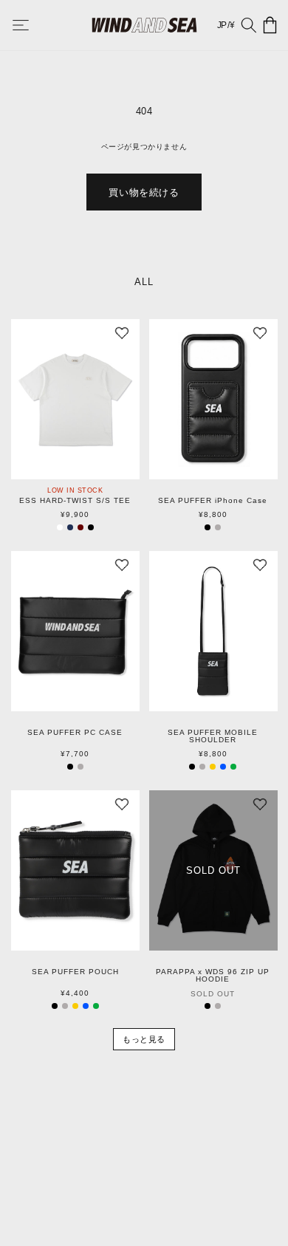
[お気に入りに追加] (122, 337)
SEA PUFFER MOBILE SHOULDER (213, 736)
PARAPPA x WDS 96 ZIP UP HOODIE (213, 975)
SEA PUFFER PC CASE (75, 732)
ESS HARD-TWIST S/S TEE (75, 500)
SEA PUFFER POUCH (75, 972)
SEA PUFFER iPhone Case (212, 500)
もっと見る (144, 1039)
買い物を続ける (144, 192)
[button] (31, 25)
